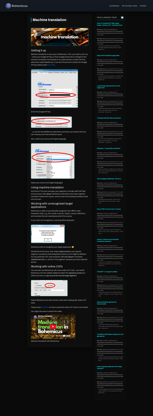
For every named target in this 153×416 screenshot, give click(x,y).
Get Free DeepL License (129, 6)
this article (51, 65)
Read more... (101, 49)
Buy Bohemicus (114, 6)
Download (143, 6)
